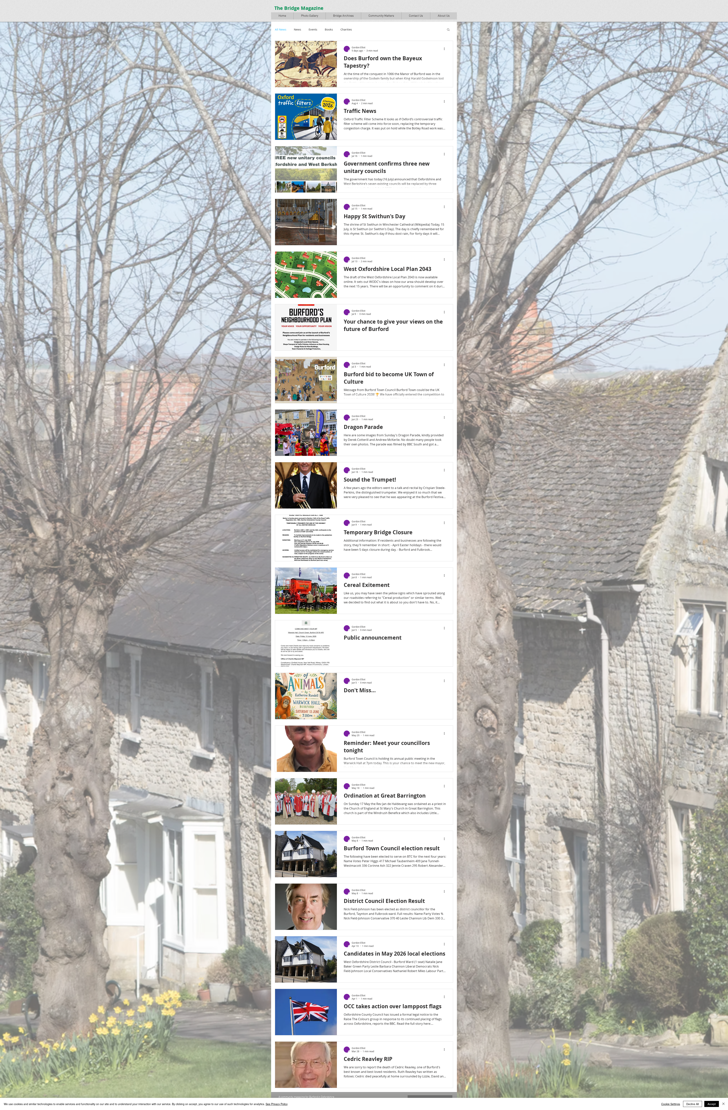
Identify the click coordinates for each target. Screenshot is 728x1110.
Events (313, 29)
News (297, 29)
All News (280, 29)
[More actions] (445, 49)
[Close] (723, 1104)
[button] (309, 16)
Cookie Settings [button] (670, 1104)
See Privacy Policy (277, 1104)
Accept (712, 1104)
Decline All (692, 1104)
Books (329, 29)
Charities (346, 29)
